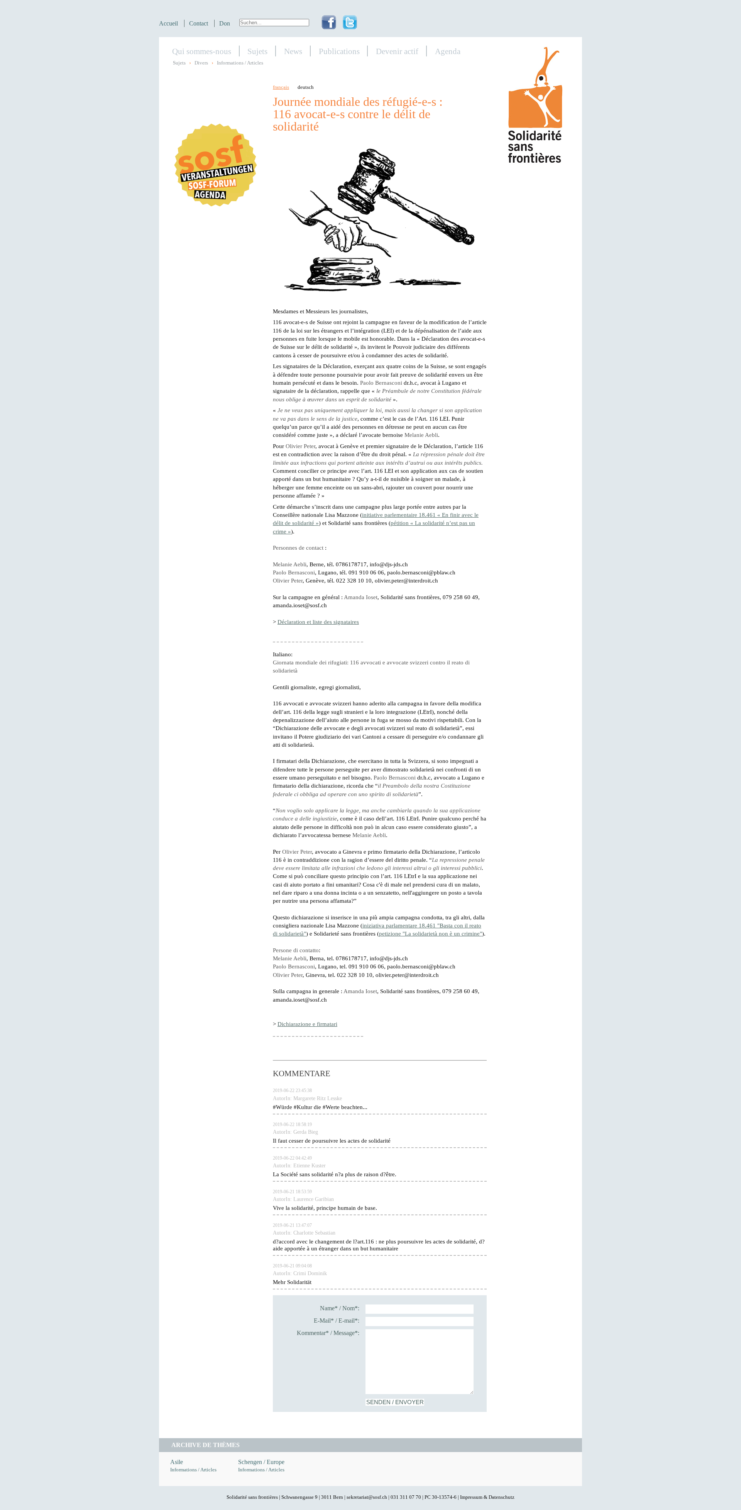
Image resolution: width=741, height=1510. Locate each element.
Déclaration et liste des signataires (318, 621)
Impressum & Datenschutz (487, 1497)
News (293, 51)
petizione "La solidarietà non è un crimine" (430, 933)
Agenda (447, 51)
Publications (339, 51)
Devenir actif (397, 51)
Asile (176, 1462)
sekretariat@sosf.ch (367, 1497)
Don (224, 23)
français (281, 87)
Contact (198, 23)
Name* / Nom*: (339, 1308)
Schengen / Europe (261, 1462)
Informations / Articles (240, 63)
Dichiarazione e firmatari (307, 1024)
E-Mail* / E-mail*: (336, 1320)
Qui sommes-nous (201, 51)
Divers (201, 63)
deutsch (306, 87)
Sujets (257, 51)
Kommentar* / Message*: (328, 1333)
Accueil (168, 23)
